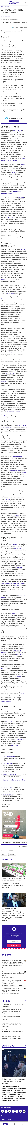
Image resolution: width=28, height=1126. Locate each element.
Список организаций (9, 756)
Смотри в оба (8, 1046)
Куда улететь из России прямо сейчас (14, 780)
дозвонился (15, 515)
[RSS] (20, 1111)
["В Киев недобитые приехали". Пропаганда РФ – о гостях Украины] (14, 1063)
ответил (9, 531)
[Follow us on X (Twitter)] (6, 1111)
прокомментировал (6, 237)
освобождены (21, 739)
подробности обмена (17, 745)
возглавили (10, 293)
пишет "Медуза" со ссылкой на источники (13, 298)
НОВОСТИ (6, 1001)
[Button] (7, 23)
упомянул (21, 197)
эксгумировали (10, 710)
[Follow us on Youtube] (9, 1111)
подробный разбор (6, 279)
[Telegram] (14, 1124)
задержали (18, 567)
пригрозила (17, 548)
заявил (20, 688)
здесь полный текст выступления (13, 159)
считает (23, 250)
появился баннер (6, 43)
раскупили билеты (6, 492)
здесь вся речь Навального (14, 411)
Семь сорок (5, 7)
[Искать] (22, 1124)
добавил (22, 164)
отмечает (3, 668)
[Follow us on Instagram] (13, 1111)
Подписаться (14, 120)
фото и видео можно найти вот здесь (13, 583)
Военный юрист (7, 763)
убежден (11, 352)
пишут (14, 613)
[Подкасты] (24, 1111)
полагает (19, 654)
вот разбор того (6, 415)
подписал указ (17, 131)
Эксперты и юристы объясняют (12, 774)
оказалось (17, 585)
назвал (19, 676)
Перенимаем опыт (8, 794)
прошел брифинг (17, 456)
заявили (8, 500)
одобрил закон (10, 373)
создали (23, 472)
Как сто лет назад (8, 787)
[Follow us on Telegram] (16, 1111)
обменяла (9, 721)
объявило (14, 544)
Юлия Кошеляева (5, 16)
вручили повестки (14, 470)
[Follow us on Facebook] (2, 1111)
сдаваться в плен (6, 701)
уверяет (13, 172)
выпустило (4, 381)
